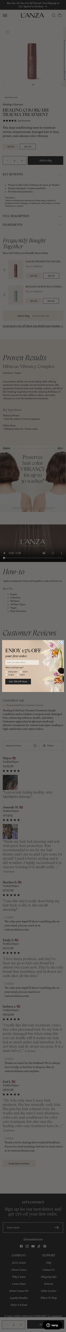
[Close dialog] (61, 642)
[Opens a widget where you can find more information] (52, 1325)
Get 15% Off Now (18, 681)
